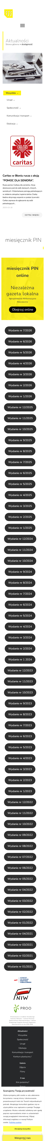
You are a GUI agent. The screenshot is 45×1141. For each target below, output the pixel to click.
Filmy (22, 1071)
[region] (22, 1114)
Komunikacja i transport (22, 1052)
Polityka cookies (15, 1122)
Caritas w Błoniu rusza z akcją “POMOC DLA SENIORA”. (21, 178)
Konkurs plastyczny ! (22, 1056)
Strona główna (12, 44)
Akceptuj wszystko (22, 1129)
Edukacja (22, 1048)
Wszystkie (22, 1035)
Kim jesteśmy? (22, 1082)
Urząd (22, 1043)
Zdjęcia (22, 1067)
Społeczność (22, 1039)
